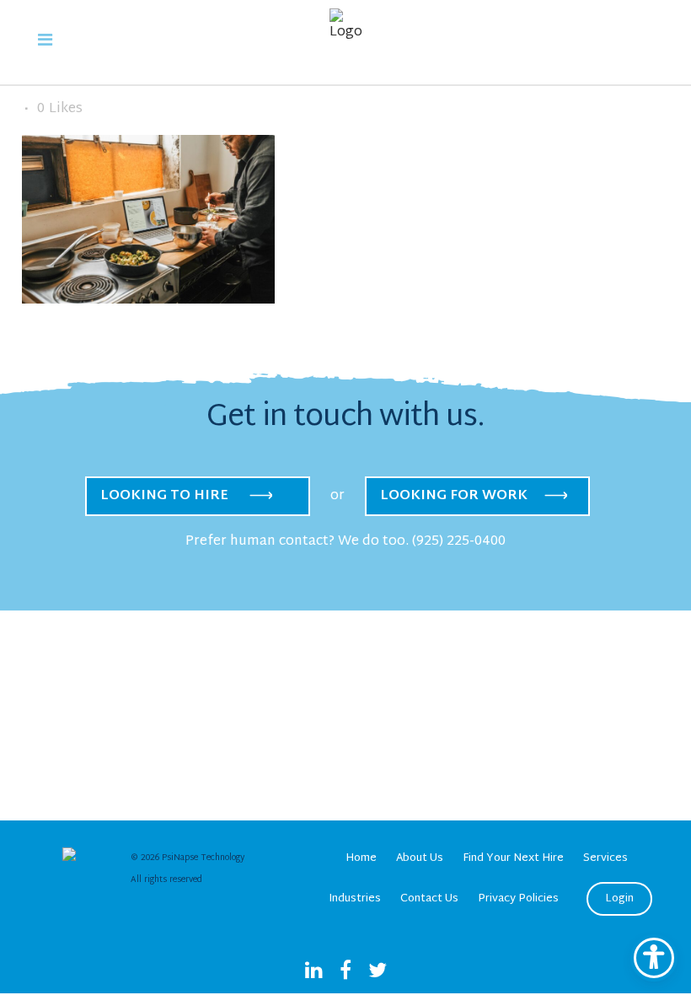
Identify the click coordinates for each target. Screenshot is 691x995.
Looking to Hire (164, 496)
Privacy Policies (518, 899)
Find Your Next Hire (513, 858)
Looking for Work (454, 496)
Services (605, 858)
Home (361, 858)
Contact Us (429, 899)
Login (619, 899)
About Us (419, 858)
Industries (355, 899)
